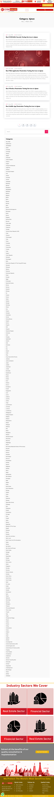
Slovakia (7, 568)
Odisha (7, 492)
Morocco (8, 458)
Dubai (7, 275)
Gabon (7, 299)
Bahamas (8, 183)
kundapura (8, 386)
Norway (7, 490)
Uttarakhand (8, 653)
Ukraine (7, 639)
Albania (7, 153)
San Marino (8, 546)
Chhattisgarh (9, 237)
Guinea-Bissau (9, 319)
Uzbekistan (8, 655)
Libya (7, 402)
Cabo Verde (8, 223)
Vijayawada (8, 665)
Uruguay (8, 649)
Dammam (8, 257)
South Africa (8, 576)
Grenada (8, 313)
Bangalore (8, 187)
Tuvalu (7, 629)
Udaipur (7, 631)
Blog (23, 21)
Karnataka (8, 370)
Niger (7, 480)
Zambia (7, 673)
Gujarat (7, 321)
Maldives (8, 426)
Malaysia (8, 424)
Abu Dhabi (8, 141)
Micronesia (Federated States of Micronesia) (15, 446)
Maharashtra (8, 420)
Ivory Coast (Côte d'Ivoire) (11, 356)
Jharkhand (8, 366)
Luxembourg (8, 410)
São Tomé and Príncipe (11, 548)
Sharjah (7, 558)
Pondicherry (8, 512)
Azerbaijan (8, 181)
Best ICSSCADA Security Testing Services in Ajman (22, 37)
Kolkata (7, 382)
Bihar (7, 205)
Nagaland (8, 466)
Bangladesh (8, 189)
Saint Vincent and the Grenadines (13, 540)
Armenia (7, 169)
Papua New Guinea (10, 502)
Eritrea (7, 285)
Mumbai (7, 462)
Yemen (7, 671)
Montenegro (8, 456)
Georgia (7, 303)
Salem (7, 542)
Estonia (7, 287)
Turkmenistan (9, 627)
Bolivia (7, 207)
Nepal (7, 472)
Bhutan (7, 203)
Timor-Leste (8, 610)
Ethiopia (7, 291)
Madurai (7, 418)
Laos (7, 392)
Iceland (7, 340)
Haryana (7, 329)
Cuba (7, 251)
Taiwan (7, 596)
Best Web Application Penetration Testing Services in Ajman (24, 71)
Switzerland (8, 592)
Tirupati (7, 612)
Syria (7, 594)
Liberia (7, 400)
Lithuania (8, 406)
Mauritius (8, 440)
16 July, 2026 (10, 68)
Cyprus (7, 253)
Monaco (7, 452)
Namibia (7, 468)
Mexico (7, 444)
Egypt (7, 279)
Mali (7, 428)
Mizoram (7, 448)
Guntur (7, 323)
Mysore (7, 464)
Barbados (8, 191)
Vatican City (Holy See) (11, 659)
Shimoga (8, 560)
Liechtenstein (9, 404)
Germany (8, 305)
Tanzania (8, 602)
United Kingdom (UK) (10, 645)
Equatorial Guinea (10, 283)
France (7, 297)
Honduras (8, 333)
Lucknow (8, 408)
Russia (7, 532)
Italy (7, 354)
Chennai (7, 235)
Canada (7, 229)
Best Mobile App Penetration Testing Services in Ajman (23, 106)
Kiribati (7, 378)
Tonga (7, 615)
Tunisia (7, 623)
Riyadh (7, 528)
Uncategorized (9, 641)
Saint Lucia (8, 538)
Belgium (7, 195)
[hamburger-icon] (40, 5)
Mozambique (8, 460)
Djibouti (7, 269)
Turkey (7, 625)
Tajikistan (8, 598)
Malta (7, 430)
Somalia (7, 574)
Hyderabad (8, 338)
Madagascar (8, 412)
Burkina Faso (8, 219)
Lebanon (8, 396)
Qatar (7, 520)
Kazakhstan (8, 372)
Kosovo (7, 384)
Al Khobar (8, 149)
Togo (7, 613)
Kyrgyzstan (8, 390)
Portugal (8, 514)
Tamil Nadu (8, 600)
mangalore (8, 432)
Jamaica (8, 358)
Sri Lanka (8, 584)
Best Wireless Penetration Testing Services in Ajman (22, 89)
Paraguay (8, 504)
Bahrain (7, 185)
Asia (7, 173)
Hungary (7, 336)
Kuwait (7, 388)
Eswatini (7, 289)
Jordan (7, 368)
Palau (7, 496)
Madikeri (7, 416)
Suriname (8, 588)
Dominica (8, 271)
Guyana (7, 324)
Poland (7, 510)
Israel (7, 352)
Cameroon (8, 227)
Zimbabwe (8, 675)
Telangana (8, 603)
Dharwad (8, 267)
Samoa (7, 544)
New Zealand (8, 476)
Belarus (7, 193)
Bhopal (7, 201)
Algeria (7, 155)
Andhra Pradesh (9, 159)
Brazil (7, 213)
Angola (7, 163)
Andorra (7, 161)
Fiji (6, 293)
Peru (7, 506)
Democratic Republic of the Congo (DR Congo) (16, 263)
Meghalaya (8, 442)
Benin (7, 199)
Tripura (7, 619)
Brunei (7, 215)
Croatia (7, 249)
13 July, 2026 (10, 104)
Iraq (7, 348)
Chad (7, 233)
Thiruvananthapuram (10, 608)
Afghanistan (8, 143)
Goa (7, 309)
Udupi (7, 633)
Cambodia (8, 225)
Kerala (7, 376)
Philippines (8, 508)
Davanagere (8, 259)
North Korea (8, 486)
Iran (7, 346)
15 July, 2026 (10, 86)
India (7, 342)
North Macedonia (9, 488)
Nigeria (7, 482)
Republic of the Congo (11, 526)
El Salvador (8, 281)
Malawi (7, 422)
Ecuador (7, 277)
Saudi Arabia (8, 550)
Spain (7, 582)
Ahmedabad (8, 145)
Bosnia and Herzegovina (11, 209)
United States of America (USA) (13, 647)
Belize (7, 197)
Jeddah (7, 364)
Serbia (7, 554)
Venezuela (8, 661)
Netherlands (8, 474)
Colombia (8, 243)
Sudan (7, 586)
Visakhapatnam (9, 667)
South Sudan (8, 580)
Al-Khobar (8, 151)
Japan (7, 362)
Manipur (7, 434)
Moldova (7, 450)
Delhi (7, 261)
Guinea (7, 317)
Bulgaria (7, 217)
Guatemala (8, 315)
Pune (7, 516)
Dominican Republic (10, 273)
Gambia (7, 301)
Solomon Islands (9, 572)
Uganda (7, 637)
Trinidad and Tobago (10, 617)
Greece (7, 311)
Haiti (7, 326)
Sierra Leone (8, 562)
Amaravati (8, 157)
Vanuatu (7, 657)
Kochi (7, 380)
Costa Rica (8, 247)
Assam (7, 175)
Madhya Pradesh (9, 414)
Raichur (7, 522)
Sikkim (7, 564)
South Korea (8, 578)
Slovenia (8, 570)
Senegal (7, 552)
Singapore (8, 566)
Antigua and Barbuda (10, 165)
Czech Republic (9, 255)
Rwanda (7, 534)
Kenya (7, 374)
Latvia (7, 394)
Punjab (7, 518)
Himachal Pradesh (10, 331)
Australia (8, 177)
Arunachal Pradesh (10, 171)
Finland (7, 295)
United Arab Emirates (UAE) (12, 643)
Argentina (8, 167)
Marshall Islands (9, 436)
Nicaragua (8, 478)
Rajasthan (8, 524)
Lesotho (7, 398)
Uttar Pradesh (9, 651)
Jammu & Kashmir (10, 360)
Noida (7, 484)
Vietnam (7, 663)
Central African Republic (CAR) (12, 231)
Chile (7, 239)
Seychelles (8, 556)
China (7, 241)
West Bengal (8, 669)
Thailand (8, 606)
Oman (7, 494)
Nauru (7, 470)
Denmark (8, 265)
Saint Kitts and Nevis (10, 536)
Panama (7, 500)
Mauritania (8, 438)
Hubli (7, 334)
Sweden (7, 590)
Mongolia (8, 454)
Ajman (7, 147)
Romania (8, 530)
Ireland (7, 350)
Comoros (8, 245)
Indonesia (8, 344)
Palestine (8, 498)
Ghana (7, 307)
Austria (7, 179)
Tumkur (7, 621)
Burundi (7, 221)
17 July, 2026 (10, 34)
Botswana (8, 211)
